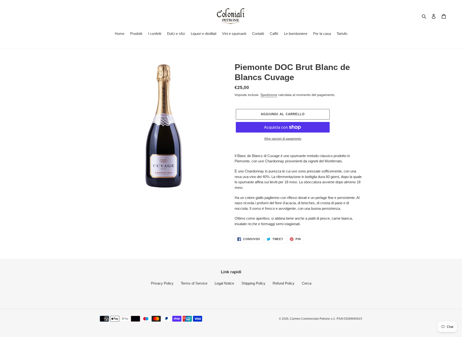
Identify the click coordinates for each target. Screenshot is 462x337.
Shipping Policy (253, 283)
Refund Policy (284, 283)
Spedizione (268, 95)
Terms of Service (194, 283)
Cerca (306, 283)
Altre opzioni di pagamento (282, 138)
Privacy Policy (162, 283)
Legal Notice (224, 283)
